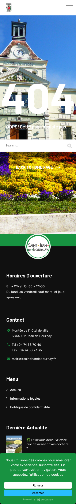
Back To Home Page (34, 167)
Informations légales (25, 398)
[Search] (69, 145)
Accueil (15, 390)
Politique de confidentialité (30, 407)
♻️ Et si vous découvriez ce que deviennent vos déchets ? (47, 444)
